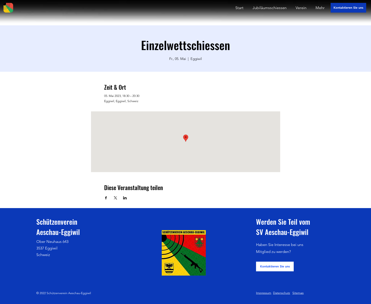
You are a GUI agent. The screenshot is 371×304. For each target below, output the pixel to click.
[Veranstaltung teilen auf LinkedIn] (125, 197)
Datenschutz (281, 293)
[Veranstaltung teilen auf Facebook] (106, 197)
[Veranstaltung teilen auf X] (115, 197)
